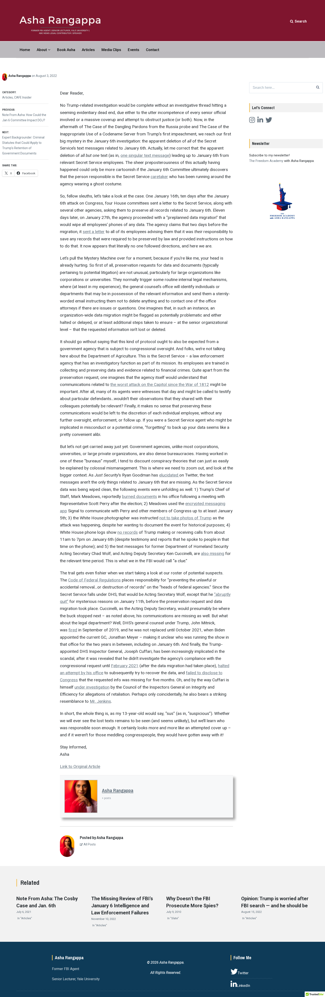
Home (25, 49)
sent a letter (94, 231)
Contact (152, 49)
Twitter (243, 973)
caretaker (159, 176)
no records (127, 532)
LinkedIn (243, 986)
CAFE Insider (23, 97)
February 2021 (124, 665)
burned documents (139, 496)
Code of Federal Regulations (94, 580)
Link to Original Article (80, 766)
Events (133, 49)
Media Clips (111, 49)
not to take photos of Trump (185, 517)
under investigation (92, 687)
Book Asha (66, 49)
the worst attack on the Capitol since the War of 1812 (159, 384)
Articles (88, 49)
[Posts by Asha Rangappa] (5, 76)
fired (73, 629)
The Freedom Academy (266, 161)
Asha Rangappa (20, 76)
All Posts (89, 844)
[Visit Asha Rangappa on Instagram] (252, 121)
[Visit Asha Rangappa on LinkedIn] (260, 121)
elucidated (169, 475)
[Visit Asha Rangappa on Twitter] (269, 121)
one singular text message (144, 155)
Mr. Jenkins (100, 701)
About (42, 49)
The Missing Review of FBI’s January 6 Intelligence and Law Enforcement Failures (122, 906)
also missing (212, 553)
